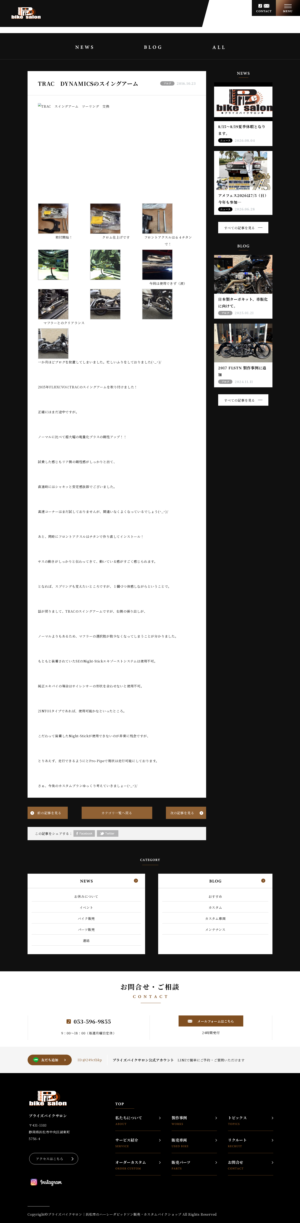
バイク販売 (86, 918)
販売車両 (179, 1140)
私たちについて (128, 1118)
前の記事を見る (49, 813)
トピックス (237, 1118)
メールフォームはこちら (215, 1021)
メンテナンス (215, 929)
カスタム (215, 907)
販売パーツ (181, 1162)
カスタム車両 (215, 918)
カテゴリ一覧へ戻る (116, 813)
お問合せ (235, 1162)
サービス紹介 (126, 1140)
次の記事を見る (182, 813)
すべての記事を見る (239, 228)
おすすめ (215, 896)
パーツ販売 (86, 929)
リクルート (237, 1140)
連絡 (86, 940)
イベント (86, 907)
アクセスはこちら (49, 1158)
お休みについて (86, 896)
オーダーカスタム (130, 1162)
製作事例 (179, 1118)
